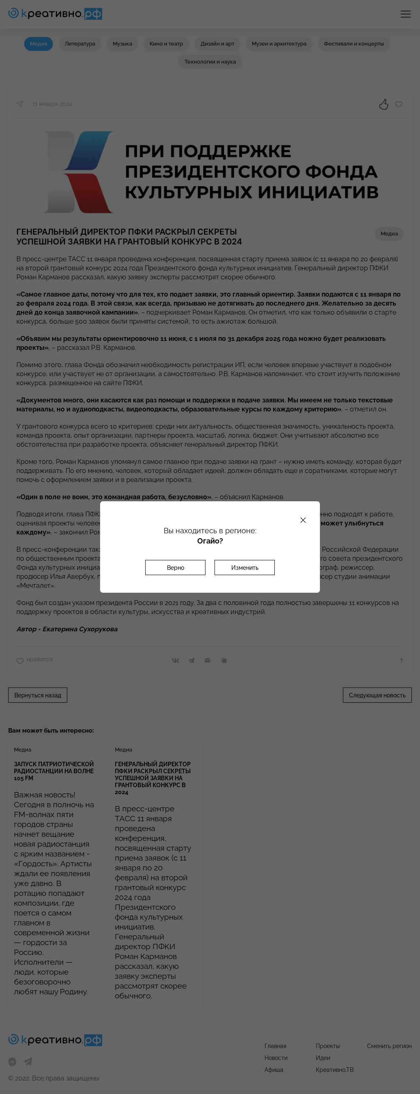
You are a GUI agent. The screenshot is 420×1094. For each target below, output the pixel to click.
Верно (175, 567)
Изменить (244, 567)
